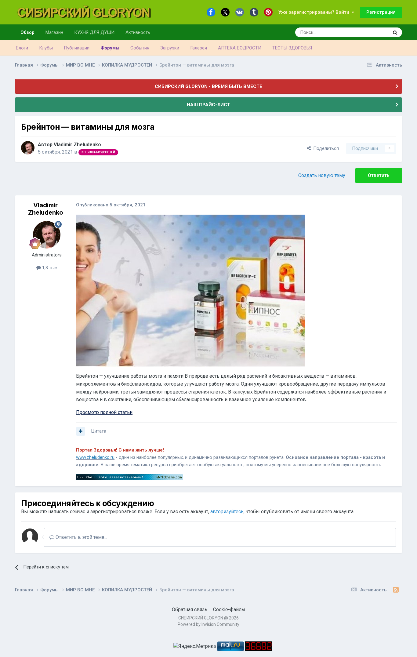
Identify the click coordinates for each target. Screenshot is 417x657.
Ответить (379, 175)
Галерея (198, 48)
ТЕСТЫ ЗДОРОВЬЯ (292, 48)
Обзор (27, 32)
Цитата (98, 431)
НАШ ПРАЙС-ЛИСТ (208, 104)
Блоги (22, 48)
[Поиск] (395, 32)
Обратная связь (189, 609)
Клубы (46, 48)
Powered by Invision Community (208, 624)
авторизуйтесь (227, 511)
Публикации (76, 48)
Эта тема (372, 32)
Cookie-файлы (229, 609)
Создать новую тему (321, 175)
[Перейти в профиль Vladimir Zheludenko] (27, 147)
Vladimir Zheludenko (77, 144)
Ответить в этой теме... (80, 537)
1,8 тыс (49, 267)
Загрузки (169, 48)
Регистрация (381, 12)
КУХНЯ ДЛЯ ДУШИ (94, 32)
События (139, 48)
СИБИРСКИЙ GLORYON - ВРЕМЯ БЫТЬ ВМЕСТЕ (208, 86)
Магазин (54, 32)
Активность (137, 32)
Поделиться (325, 148)
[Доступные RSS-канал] (396, 590)
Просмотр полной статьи (104, 412)
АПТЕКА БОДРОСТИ (239, 48)
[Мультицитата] (80, 431)
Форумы (109, 48)
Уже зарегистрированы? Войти (315, 12)
